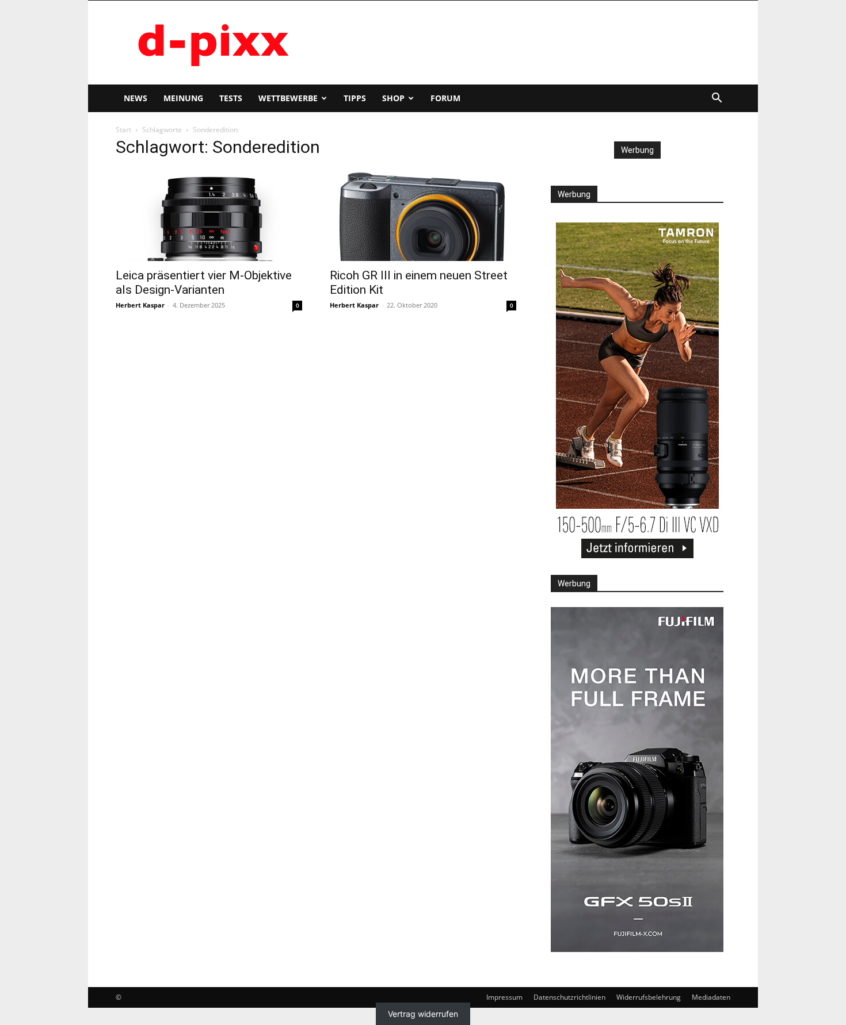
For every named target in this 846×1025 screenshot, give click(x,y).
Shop (393, 98)
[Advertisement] (520, 42)
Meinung (183, 98)
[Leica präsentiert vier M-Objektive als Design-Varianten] (209, 215)
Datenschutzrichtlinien (569, 997)
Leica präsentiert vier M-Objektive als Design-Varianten (204, 282)
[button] (716, 99)
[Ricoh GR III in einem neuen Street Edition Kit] (423, 215)
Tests (230, 98)
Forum (445, 98)
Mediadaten (711, 997)
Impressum (504, 997)
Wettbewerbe (288, 98)
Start (123, 130)
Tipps (355, 98)
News (135, 98)
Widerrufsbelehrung (648, 997)
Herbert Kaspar (140, 305)
